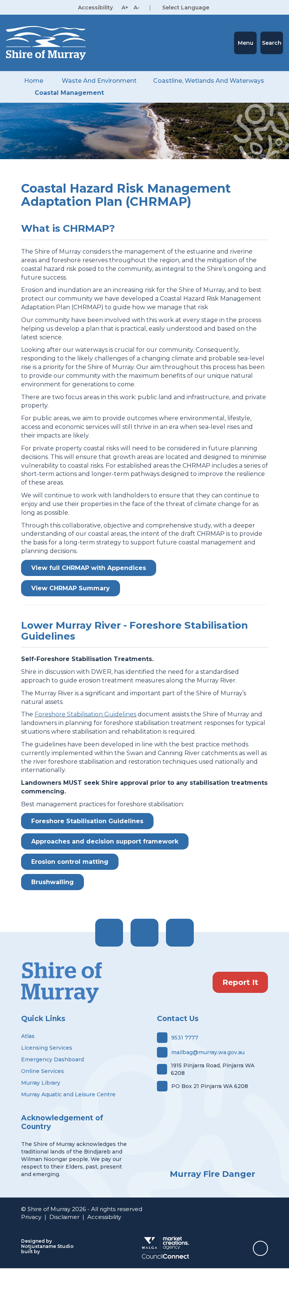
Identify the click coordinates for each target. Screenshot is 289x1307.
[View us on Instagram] (144, 933)
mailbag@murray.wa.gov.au (208, 1052)
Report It (240, 982)
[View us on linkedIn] (180, 933)
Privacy (31, 1216)
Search (271, 43)
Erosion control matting (69, 861)
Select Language (185, 7)
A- (137, 7)
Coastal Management (69, 92)
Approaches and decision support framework (104, 841)
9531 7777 (184, 1037)
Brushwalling (52, 882)
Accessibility (104, 1216)
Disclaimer (64, 1216)
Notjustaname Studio (47, 1246)
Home (33, 80)
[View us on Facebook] (109, 933)
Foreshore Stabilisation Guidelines (85, 714)
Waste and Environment (99, 80)
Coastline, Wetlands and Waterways (208, 80)
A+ (125, 7)
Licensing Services (46, 1047)
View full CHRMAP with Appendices (88, 567)
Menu (245, 43)
